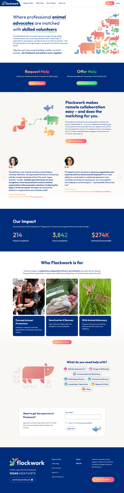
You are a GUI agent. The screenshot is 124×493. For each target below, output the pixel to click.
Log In (118, 3)
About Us (62, 3)
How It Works (51, 3)
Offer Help (40, 3)
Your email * (69, 412)
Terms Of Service (58, 477)
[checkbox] (66, 423)
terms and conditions (85, 423)
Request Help (28, 3)
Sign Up (78, 463)
